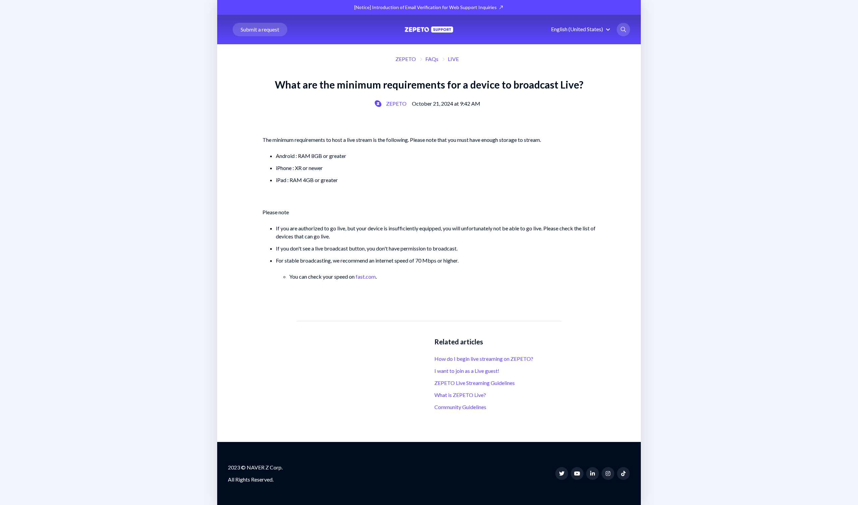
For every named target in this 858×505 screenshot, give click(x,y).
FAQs (431, 59)
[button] (581, 29)
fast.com (366, 276)
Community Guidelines (460, 407)
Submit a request (260, 29)
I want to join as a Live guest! (466, 371)
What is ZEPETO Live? (460, 395)
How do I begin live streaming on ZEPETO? (483, 358)
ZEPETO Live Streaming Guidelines (474, 383)
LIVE (453, 59)
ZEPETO (405, 59)
